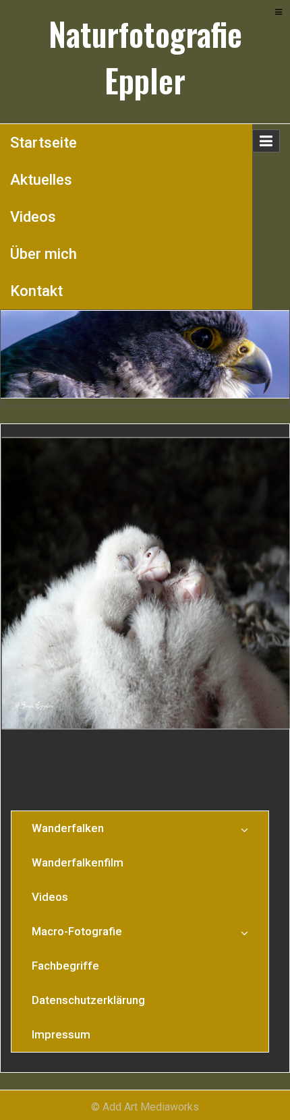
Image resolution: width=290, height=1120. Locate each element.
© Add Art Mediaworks (145, 1106)
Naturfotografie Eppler (145, 57)
